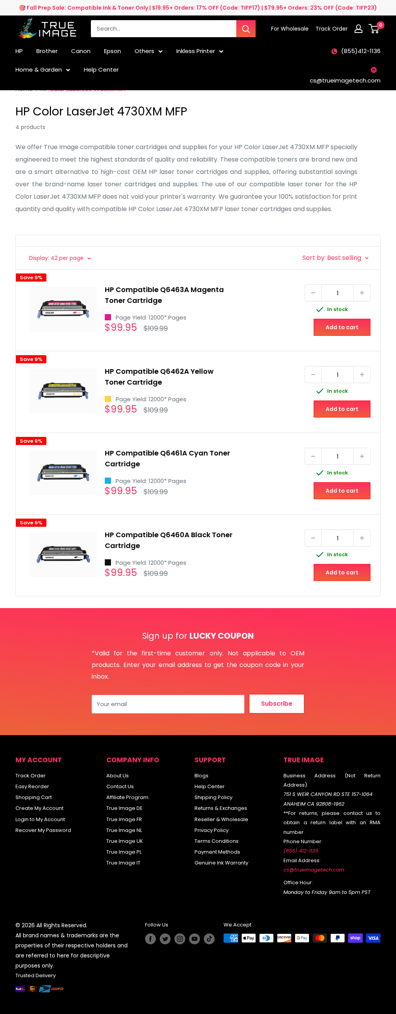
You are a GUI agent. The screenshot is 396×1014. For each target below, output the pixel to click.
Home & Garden (38, 69)
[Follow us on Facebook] (150, 938)
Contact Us (120, 786)
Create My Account (39, 808)
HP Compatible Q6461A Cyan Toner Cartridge (167, 458)
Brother (47, 51)
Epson (112, 51)
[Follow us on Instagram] (179, 938)
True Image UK (124, 841)
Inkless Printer (195, 51)
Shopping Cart (33, 797)
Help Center (101, 69)
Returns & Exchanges (221, 808)
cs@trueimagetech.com (345, 80)
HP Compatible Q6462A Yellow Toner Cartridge (159, 376)
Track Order (30, 775)
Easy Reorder (32, 786)
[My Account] (358, 28)
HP (19, 51)
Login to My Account (40, 819)
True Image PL (124, 852)
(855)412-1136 (361, 51)
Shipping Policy (213, 797)
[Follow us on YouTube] (194, 938)
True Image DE (124, 808)
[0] (374, 28)
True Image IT (123, 862)
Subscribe (276, 703)
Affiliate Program (127, 797)
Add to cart (342, 327)
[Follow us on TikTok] (209, 938)
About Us (117, 775)
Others (144, 51)
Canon (80, 51)
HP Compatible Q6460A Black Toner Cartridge (168, 540)
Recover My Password (43, 830)
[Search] (246, 28)
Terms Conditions (217, 841)
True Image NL (124, 830)
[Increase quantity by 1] (362, 293)
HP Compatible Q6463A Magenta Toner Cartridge (164, 295)
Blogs (201, 775)
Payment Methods (217, 852)
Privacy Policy (212, 830)
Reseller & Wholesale (221, 819)
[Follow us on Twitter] (165, 938)
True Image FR (124, 819)
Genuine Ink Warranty (221, 862)
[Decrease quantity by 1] (313, 293)
